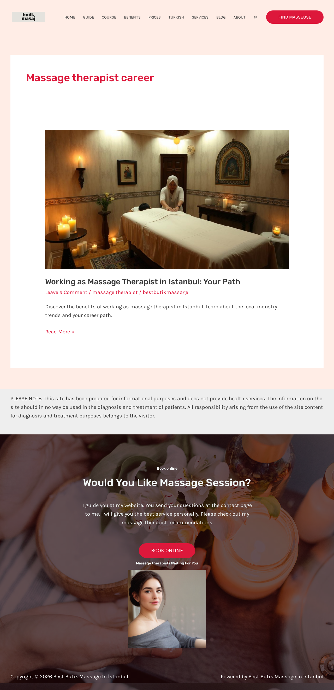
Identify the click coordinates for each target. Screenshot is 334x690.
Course (109, 17)
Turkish (176, 17)
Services (200, 17)
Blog (221, 17)
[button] (295, 17)
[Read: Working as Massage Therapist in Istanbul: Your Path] (167, 199)
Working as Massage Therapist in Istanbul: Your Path (142, 281)
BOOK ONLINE (167, 550)
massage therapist (115, 292)
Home (69, 17)
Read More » (59, 331)
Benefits (132, 17)
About (240, 17)
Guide (88, 17)
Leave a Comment (66, 292)
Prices (154, 17)
